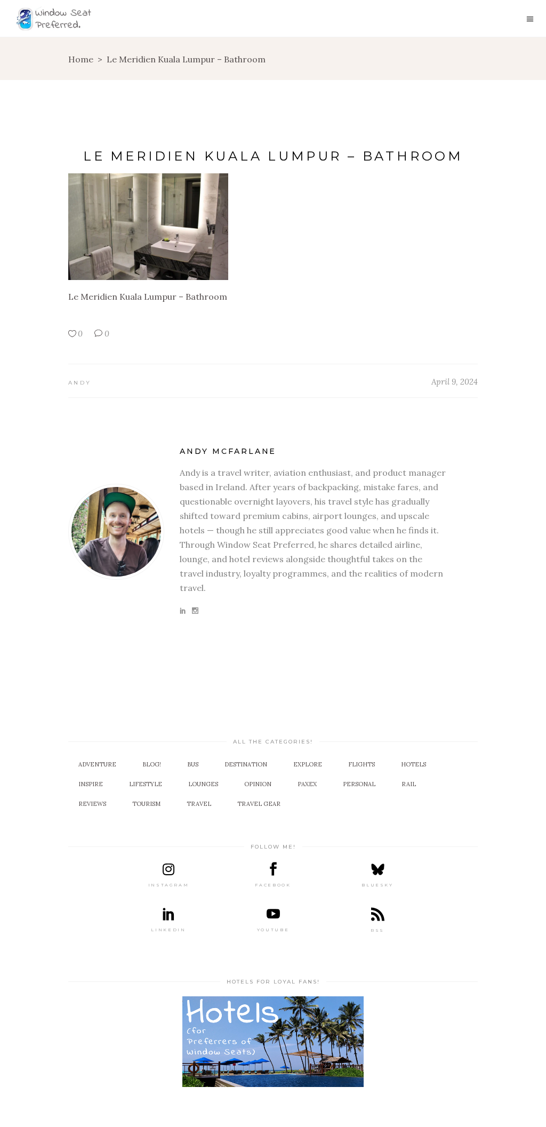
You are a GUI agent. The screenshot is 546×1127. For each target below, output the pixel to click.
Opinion (257, 784)
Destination (245, 764)
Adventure (97, 764)
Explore (307, 764)
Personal (359, 784)
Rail (409, 784)
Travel (199, 804)
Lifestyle (145, 784)
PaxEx (307, 784)
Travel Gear (258, 804)
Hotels (413, 764)
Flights (361, 764)
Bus (192, 764)
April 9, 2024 (454, 382)
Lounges (203, 784)
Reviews (92, 804)
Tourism (146, 804)
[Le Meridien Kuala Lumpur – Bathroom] (116, 532)
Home (80, 59)
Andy (79, 382)
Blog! (151, 764)
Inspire (90, 784)
